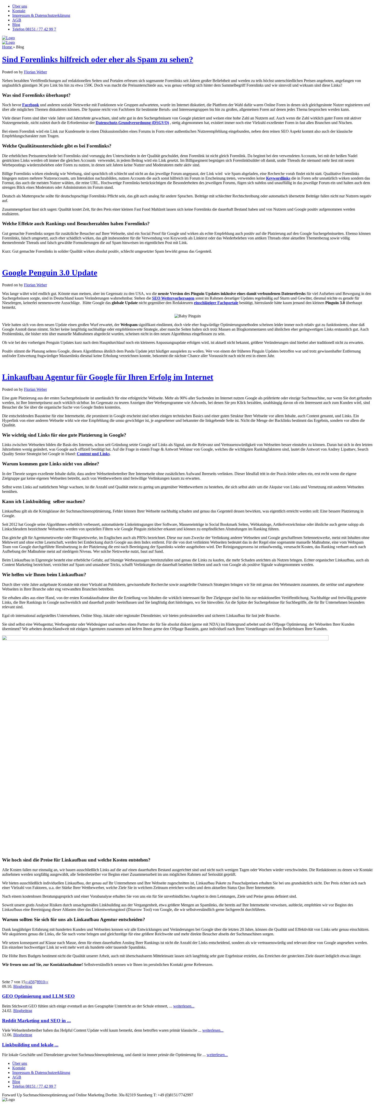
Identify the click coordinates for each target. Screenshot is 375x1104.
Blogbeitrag (22, 986)
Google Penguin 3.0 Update (49, 272)
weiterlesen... (183, 1006)
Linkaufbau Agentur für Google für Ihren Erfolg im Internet (107, 377)
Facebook (30, 105)
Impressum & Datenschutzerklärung (41, 15)
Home (7, 47)
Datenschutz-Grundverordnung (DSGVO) (132, 122)
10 (43, 982)
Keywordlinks (278, 178)
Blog (16, 24)
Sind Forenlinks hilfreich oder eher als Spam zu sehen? (97, 59)
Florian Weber (35, 72)
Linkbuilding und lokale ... (30, 1044)
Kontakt (18, 11)
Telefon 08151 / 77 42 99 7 (34, 29)
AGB (16, 20)
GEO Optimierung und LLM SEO (38, 996)
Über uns (19, 6)
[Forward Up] (8, 38)
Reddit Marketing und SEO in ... (36, 1020)
